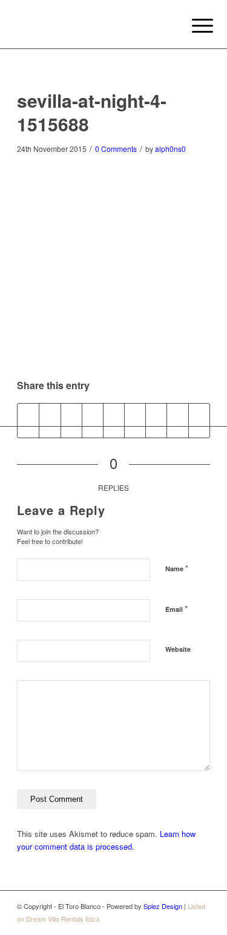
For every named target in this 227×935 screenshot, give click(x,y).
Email (176, 608)
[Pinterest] (183, 919)
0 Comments (116, 148)
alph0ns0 (170, 148)
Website (178, 649)
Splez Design (162, 906)
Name (176, 568)
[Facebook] (201, 919)
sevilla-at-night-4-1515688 (91, 112)
